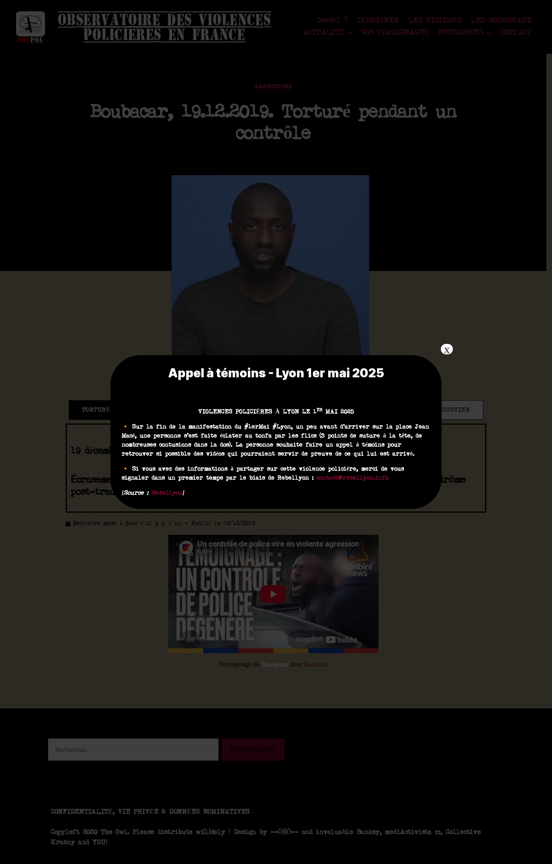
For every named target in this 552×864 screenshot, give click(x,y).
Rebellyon (166, 493)
